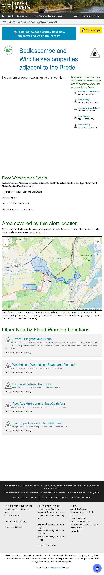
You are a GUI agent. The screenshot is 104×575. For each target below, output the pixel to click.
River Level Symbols (13, 527)
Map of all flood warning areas (51, 512)
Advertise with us (78, 518)
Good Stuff (56, 567)
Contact (74, 515)
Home (4, 21)
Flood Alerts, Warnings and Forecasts (48, 16)
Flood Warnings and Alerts (82, 512)
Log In (76, 16)
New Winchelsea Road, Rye (31, 384)
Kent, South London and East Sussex (42, 21)
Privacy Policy (76, 531)
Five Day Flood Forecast (15, 521)
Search (10, 16)
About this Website (79, 509)
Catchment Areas (12, 515)
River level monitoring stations (18, 506)
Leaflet (77, 309)
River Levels (22, 16)
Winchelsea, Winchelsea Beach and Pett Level (44, 364)
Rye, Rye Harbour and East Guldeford (38, 403)
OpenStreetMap (87, 309)
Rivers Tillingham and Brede (32, 338)
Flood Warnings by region (49, 506)
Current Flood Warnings (48, 509)
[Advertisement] (52, 153)
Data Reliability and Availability (84, 524)
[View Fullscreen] (6, 250)
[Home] (3, 16)
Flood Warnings (17, 21)
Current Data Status (47, 545)
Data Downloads (78, 527)
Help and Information (91, 16)
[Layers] (97, 241)
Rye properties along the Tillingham (37, 423)
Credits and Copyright (80, 521)
